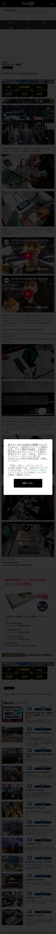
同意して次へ (28, 483)
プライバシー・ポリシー (27, 471)
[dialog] (28, 467)
